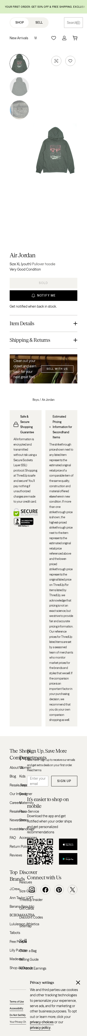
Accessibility (16, 1008)
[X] (72, 889)
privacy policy (40, 1027)
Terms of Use (17, 1001)
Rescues (25, 882)
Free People (18, 941)
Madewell (17, 959)
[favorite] (70, 61)
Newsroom (18, 820)
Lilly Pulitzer (18, 950)
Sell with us (57, 368)
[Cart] (74, 38)
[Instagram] (32, 889)
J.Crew (15, 889)
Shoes (24, 820)
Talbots (15, 933)
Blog (13, 776)
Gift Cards (26, 908)
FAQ (13, 837)
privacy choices (42, 1022)
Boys (36, 399)
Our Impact (18, 794)
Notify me (46, 295)
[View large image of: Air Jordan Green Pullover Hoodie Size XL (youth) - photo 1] (19, 64)
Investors (16, 829)
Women (25, 767)
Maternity (26, 803)
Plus (22, 811)
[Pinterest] (59, 889)
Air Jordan (23, 255)
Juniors (24, 785)
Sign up (64, 781)
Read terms (34, 770)
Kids (22, 776)
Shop (19, 22)
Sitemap (25, 926)
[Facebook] (45, 889)
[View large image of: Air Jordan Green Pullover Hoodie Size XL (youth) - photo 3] (19, 108)
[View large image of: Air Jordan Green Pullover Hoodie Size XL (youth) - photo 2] (19, 86)
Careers (15, 803)
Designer (25, 794)
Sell (39, 22)
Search (72, 22)
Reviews (16, 855)
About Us (16, 767)
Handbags (26, 829)
